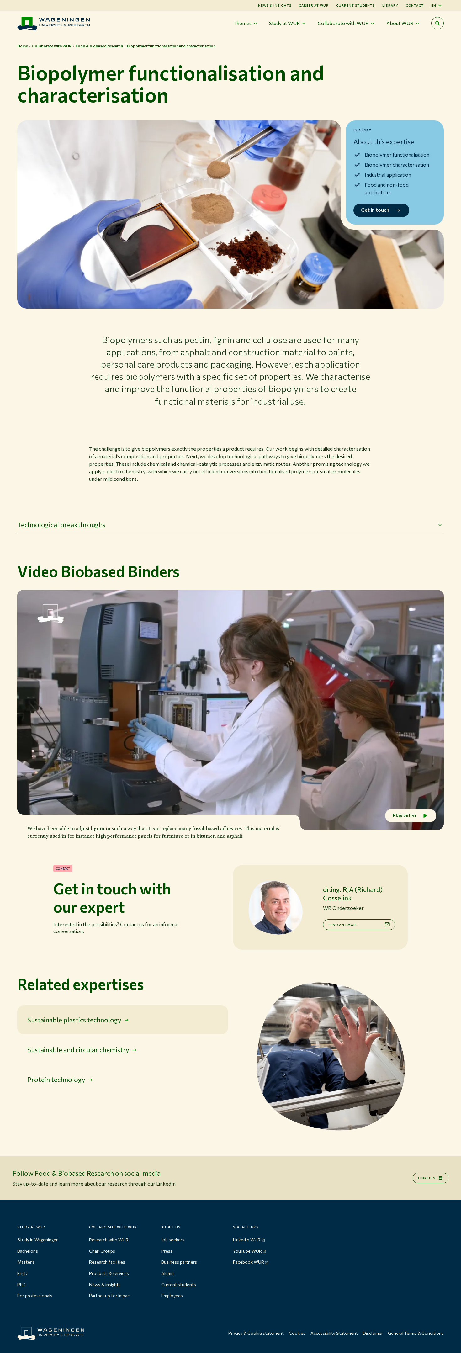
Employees (172, 1295)
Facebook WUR (248, 1262)
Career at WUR (314, 5)
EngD (22, 1273)
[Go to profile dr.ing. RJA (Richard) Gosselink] (275, 907)
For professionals (34, 1295)
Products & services (109, 1273)
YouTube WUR (247, 1251)
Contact (415, 5)
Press (166, 1251)
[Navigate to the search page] (437, 23)
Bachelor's (27, 1251)
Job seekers (172, 1239)
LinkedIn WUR (247, 1239)
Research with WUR (109, 1239)
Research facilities (107, 1262)
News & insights (105, 1284)
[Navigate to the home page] (53, 23)
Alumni (168, 1273)
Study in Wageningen (38, 1239)
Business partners (179, 1262)
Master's (26, 1262)
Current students (355, 5)
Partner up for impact (110, 1295)
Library (390, 5)
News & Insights (274, 5)
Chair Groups (102, 1251)
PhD (21, 1284)
